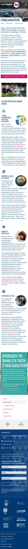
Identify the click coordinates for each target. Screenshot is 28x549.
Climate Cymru (10, 306)
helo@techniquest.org (9, 441)
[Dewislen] (26, 4)
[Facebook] (2, 448)
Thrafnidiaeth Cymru (6, 314)
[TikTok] (4, 448)
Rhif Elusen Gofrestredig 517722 (11, 454)
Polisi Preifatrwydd (5, 490)
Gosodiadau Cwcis (6, 544)
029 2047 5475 (7, 444)
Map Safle (4, 541)
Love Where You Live (19, 144)
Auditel (13, 192)
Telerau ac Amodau (7, 536)
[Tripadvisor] (12, 448)
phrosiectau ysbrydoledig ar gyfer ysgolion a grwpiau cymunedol (12, 281)
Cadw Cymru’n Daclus (18, 148)
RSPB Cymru (10, 270)
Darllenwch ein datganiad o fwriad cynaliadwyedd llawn (14, 76)
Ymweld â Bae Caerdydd (8, 534)
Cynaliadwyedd (7, 402)
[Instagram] (7, 448)
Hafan (2, 23)
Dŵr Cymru (16, 257)
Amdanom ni (9, 23)
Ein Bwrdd (5, 412)
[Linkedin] (9, 448)
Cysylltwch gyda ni (11, 390)
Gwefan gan (5, 546)
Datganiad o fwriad (9, 405)
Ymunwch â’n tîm (7, 409)
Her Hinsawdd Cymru (11, 334)
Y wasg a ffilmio (7, 416)
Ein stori (5, 398)
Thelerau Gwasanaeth (15, 490)
